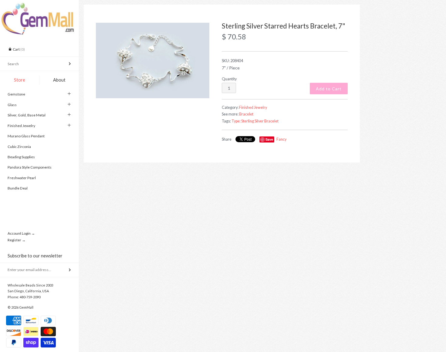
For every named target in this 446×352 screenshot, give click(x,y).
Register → (16, 240)
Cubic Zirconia (19, 146)
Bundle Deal (18, 188)
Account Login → (21, 233)
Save (269, 139)
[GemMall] (39, 5)
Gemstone (16, 94)
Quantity (229, 79)
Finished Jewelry (21, 125)
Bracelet (246, 114)
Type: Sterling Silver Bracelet (255, 121)
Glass (12, 104)
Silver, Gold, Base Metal (27, 115)
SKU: (232, 61)
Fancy (281, 139)
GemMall (26, 307)
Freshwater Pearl (22, 178)
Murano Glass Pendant (26, 136)
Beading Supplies (21, 157)
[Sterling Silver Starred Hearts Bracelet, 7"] (152, 60)
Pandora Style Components (30, 167)
